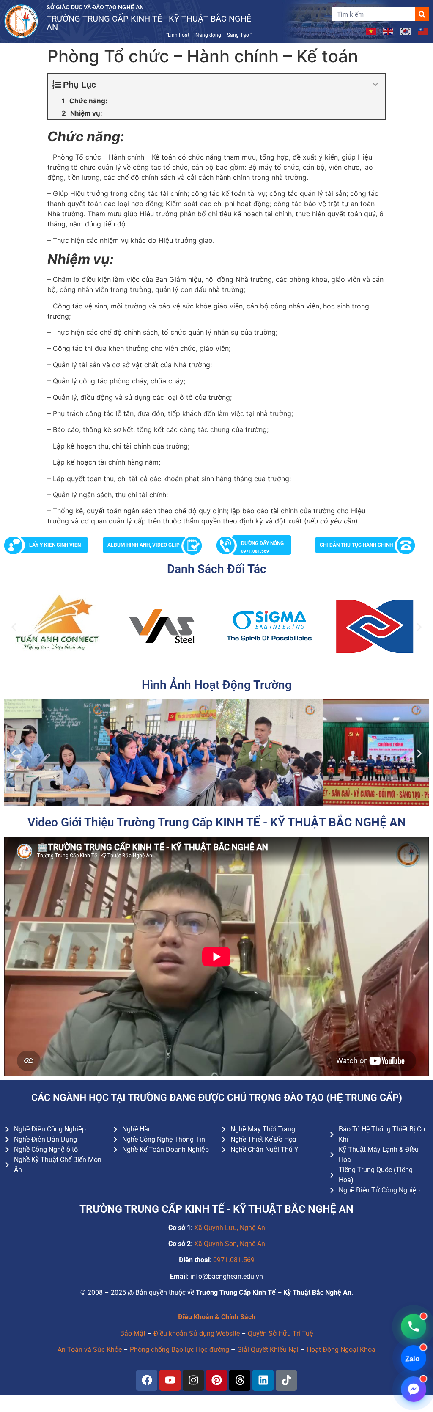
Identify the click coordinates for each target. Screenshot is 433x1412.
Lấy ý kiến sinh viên (55, 545)
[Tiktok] (286, 1380)
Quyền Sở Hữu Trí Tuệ (280, 1333)
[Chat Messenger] (413, 1389)
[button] (13, 627)
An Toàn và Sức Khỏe (90, 1350)
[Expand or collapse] (375, 84)
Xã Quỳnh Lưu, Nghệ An (229, 1228)
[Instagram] (193, 1380)
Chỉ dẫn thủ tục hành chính (356, 545)
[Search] (422, 14)
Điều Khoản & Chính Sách (216, 1317)
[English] (388, 30)
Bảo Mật (132, 1333)
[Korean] (405, 30)
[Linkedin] (263, 1380)
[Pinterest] (216, 1380)
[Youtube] (170, 1380)
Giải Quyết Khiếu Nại (268, 1350)
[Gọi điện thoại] (413, 1326)
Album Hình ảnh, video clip (143, 545)
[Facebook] (146, 1380)
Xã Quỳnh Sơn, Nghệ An (229, 1244)
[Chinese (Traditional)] (423, 30)
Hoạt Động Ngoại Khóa (341, 1350)
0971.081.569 (234, 1260)
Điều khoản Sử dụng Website (196, 1333)
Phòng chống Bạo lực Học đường (179, 1350)
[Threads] (239, 1380)
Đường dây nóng (262, 546)
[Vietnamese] (371, 30)
